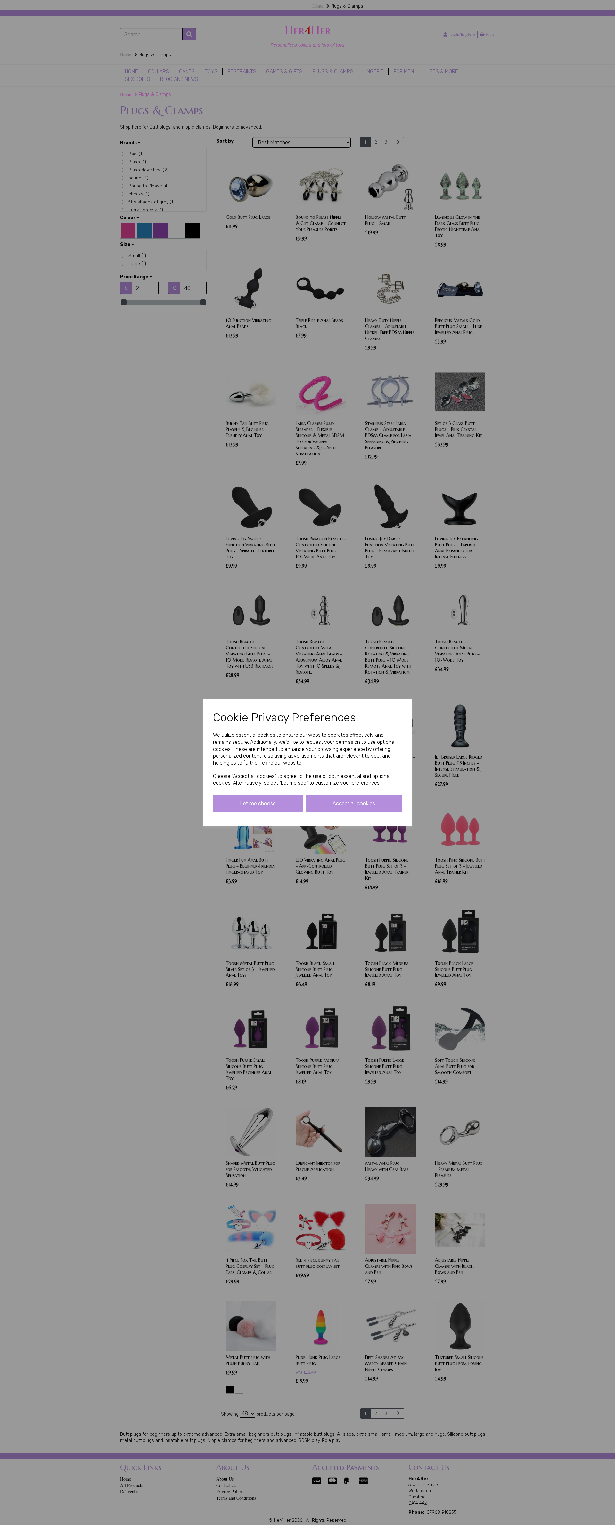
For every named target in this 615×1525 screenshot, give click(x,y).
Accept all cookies (353, 803)
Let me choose (258, 803)
